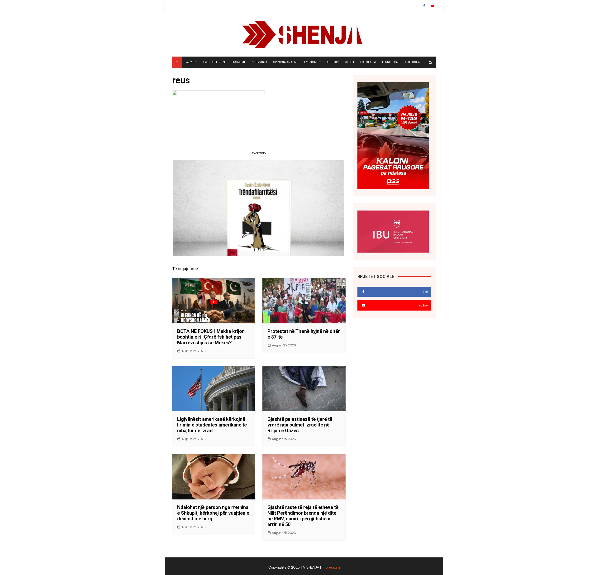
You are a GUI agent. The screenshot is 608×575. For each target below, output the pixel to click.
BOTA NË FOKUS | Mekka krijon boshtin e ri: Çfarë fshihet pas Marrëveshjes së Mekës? (211, 336)
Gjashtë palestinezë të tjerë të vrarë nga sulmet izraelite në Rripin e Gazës (299, 424)
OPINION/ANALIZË (286, 62)
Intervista (259, 62)
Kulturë (333, 62)
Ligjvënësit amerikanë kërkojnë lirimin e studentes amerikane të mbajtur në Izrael (212, 424)
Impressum (331, 567)
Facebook (424, 6)
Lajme (189, 62)
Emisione (311, 62)
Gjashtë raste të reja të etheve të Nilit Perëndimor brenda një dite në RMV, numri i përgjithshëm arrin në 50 (302, 515)
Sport (350, 62)
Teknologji (391, 62)
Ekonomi (238, 62)
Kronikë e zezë (214, 62)
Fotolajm (368, 62)
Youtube (432, 6)
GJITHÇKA (412, 62)
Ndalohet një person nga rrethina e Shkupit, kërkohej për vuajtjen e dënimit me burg (213, 513)
